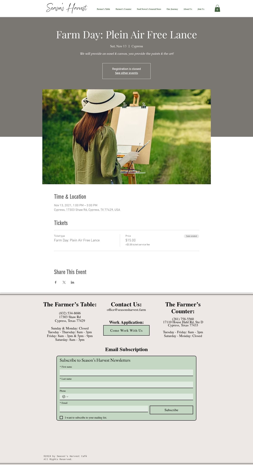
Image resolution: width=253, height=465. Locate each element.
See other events (126, 73)
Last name (66, 378)
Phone (63, 390)
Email (63, 402)
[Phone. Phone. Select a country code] (65, 397)
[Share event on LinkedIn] (72, 282)
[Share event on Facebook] (55, 282)
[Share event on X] (64, 282)
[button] (103, 9)
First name (66, 366)
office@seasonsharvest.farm (126, 309)
